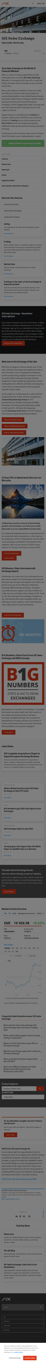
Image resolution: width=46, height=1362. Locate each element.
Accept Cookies (30, 1358)
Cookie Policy (18, 1352)
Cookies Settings (15, 1358)
